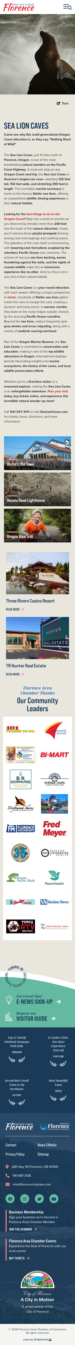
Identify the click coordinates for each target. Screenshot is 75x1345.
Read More (13, 609)
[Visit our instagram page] (25, 1198)
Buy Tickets (17, 1258)
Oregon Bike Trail (20, 536)
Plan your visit (58, 391)
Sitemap (43, 1154)
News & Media (47, 1144)
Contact (11, 1144)
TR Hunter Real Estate (26, 666)
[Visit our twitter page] (39, 1198)
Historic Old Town (20, 464)
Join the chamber (21, 1229)
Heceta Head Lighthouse (26, 500)
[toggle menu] (67, 7)
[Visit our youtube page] (54, 1198)
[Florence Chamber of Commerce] (18, 7)
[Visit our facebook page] (10, 1198)
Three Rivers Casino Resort (30, 601)
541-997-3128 (22, 1175)
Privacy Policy (15, 1154)
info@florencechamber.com (32, 1184)
